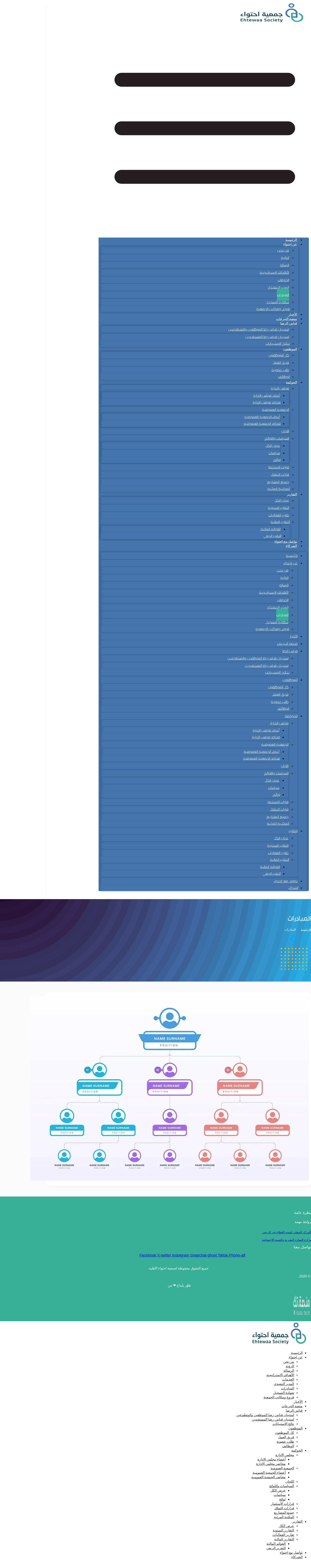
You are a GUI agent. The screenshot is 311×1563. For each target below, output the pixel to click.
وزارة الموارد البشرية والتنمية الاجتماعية (286, 1240)
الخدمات (283, 280)
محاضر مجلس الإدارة (267, 402)
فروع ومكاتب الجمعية (273, 309)
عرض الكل (272, 445)
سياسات (274, 453)
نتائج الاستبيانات (278, 343)
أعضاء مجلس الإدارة (266, 395)
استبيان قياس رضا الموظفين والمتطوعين (258, 329)
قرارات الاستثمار (278, 467)
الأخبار (292, 314)
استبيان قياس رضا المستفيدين (267, 337)
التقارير (292, 494)
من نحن (283, 250)
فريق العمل (280, 362)
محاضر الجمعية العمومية (262, 423)
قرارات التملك (280, 474)
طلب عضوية (280, 370)
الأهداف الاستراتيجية (274, 272)
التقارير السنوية (278, 508)
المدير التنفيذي (278, 287)
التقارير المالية (280, 522)
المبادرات (283, 294)
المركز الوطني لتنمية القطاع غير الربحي (286, 1232)
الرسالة (284, 265)
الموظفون (290, 349)
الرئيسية (291, 240)
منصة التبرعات (286, 319)
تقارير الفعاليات (278, 515)
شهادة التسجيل (277, 302)
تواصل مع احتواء (285, 541)
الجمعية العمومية (275, 409)
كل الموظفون (278, 355)
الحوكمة (291, 382)
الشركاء (291, 546)
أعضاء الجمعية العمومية (262, 417)
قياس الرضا (290, 651)
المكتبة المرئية (278, 488)
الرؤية (285, 257)
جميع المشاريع (278, 482)
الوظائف (284, 376)
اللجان (285, 431)
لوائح (277, 460)
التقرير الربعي (272, 536)
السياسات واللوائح (276, 438)
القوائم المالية (271, 529)
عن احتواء (290, 244)
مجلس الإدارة (280, 388)
